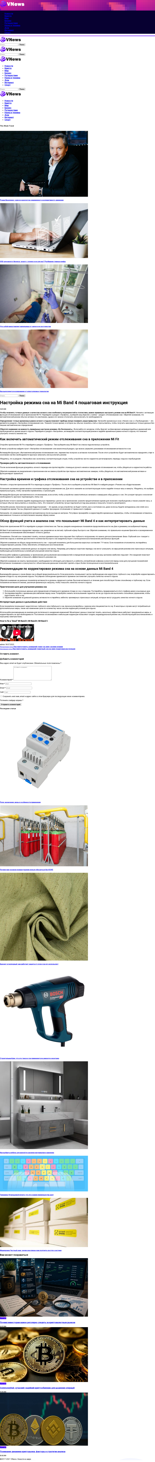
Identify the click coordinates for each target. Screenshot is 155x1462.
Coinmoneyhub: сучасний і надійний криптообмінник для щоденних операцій (37, 1388)
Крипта (3, 1318)
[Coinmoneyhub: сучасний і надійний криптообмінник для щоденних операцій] (44, 1381)
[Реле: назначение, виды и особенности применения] (44, 798)
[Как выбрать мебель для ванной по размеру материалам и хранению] (44, 1148)
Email (3, 688)
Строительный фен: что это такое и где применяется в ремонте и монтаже (29, 1058)
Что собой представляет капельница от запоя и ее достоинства (25, 326)
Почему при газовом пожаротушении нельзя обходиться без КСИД (26, 870)
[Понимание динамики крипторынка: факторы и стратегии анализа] (44, 1445)
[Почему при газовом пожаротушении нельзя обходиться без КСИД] (44, 866)
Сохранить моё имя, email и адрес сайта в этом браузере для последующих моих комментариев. (44, 696)
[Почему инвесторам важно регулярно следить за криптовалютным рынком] (44, 1316)
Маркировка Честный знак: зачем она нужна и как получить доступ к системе (31, 1250)
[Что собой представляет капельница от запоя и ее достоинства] (44, 322)
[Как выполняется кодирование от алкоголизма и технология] (44, 387)
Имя (2, 684)
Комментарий (6, 680)
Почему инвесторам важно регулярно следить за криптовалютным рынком (37, 1322)
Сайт (2, 692)
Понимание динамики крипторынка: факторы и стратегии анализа (32, 1451)
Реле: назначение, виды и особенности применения (20, 802)
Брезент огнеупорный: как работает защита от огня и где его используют (29, 964)
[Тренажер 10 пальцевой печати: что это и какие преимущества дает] (44, 1191)
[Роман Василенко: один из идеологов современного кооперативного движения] (44, 196)
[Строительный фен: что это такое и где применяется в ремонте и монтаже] (44, 1054)
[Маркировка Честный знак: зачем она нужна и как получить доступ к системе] (44, 1246)
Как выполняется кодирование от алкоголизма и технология (24, 391)
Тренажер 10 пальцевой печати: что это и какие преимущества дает (27, 1195)
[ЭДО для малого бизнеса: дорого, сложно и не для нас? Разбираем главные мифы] (44, 257)
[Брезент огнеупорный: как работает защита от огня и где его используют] (44, 960)
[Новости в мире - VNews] (10, 62)
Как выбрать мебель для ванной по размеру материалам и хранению (27, 1153)
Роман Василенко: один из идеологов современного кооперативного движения (32, 200)
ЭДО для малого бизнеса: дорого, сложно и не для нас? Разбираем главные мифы (33, 261)
